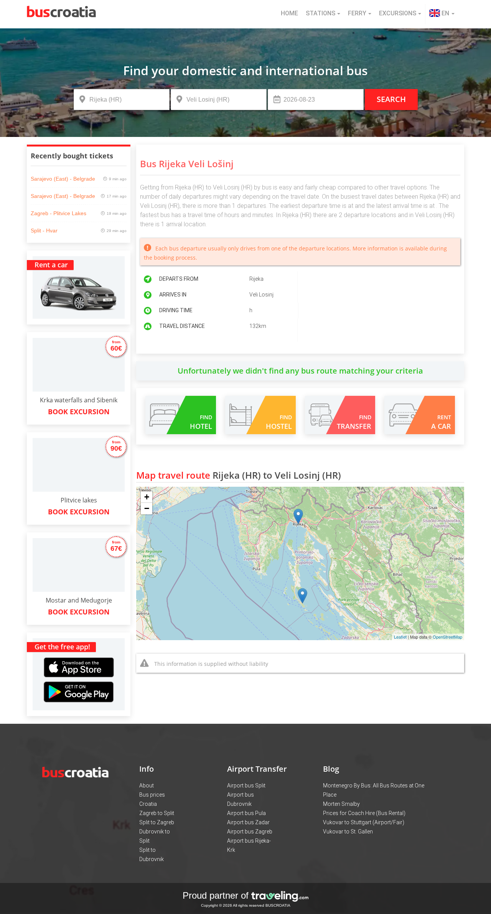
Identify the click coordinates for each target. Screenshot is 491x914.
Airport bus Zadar (248, 822)
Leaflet (400, 637)
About (146, 785)
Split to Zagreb (156, 822)
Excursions (397, 13)
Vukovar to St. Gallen (348, 831)
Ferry (357, 13)
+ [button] (146, 497)
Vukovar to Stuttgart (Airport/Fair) (363, 822)
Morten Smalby (341, 804)
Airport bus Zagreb (249, 831)
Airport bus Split (246, 785)
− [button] (146, 508)
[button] (441, 14)
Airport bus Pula (246, 813)
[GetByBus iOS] (79, 658)
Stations (320, 13)
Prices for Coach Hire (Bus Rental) (364, 813)
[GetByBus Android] (79, 694)
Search (391, 99)
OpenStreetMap (447, 637)
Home (289, 13)
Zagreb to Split (156, 813)
